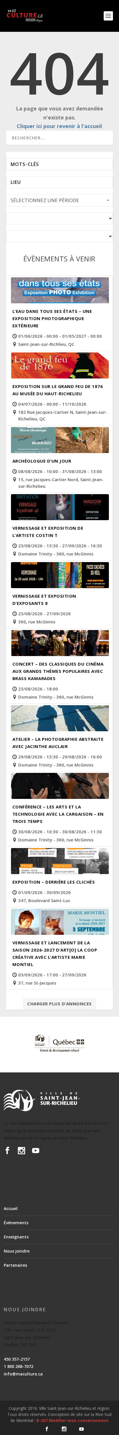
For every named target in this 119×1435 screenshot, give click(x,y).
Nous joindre (16, 1251)
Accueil (11, 1208)
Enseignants (16, 1237)
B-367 (42, 1420)
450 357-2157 (17, 1359)
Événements (16, 1222)
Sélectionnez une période (45, 200)
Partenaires (15, 1265)
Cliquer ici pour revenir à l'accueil (59, 126)
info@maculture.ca (23, 1374)
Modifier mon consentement (79, 1420)
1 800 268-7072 (18, 1366)
